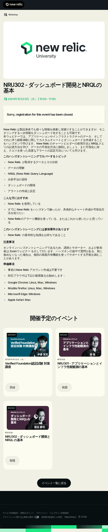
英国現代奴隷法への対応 (51, 517)
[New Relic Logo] (13, 4)
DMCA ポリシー (27, 513)
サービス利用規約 (10, 513)
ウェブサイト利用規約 (59, 513)
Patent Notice (70, 517)
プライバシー (42, 513)
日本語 (84, 517)
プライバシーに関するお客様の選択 (18, 517)
